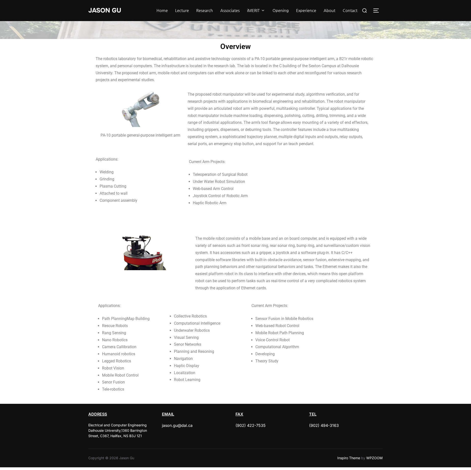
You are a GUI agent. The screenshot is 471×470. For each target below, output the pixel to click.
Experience (306, 10)
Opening (281, 10)
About (329, 10)
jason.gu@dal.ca (177, 425)
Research (204, 10)
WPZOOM (374, 458)
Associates (230, 10)
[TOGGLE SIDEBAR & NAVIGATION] (378, 10)
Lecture (182, 10)
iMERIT (253, 10)
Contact (350, 10)
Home (162, 10)
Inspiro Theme (348, 458)
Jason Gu (104, 10)
